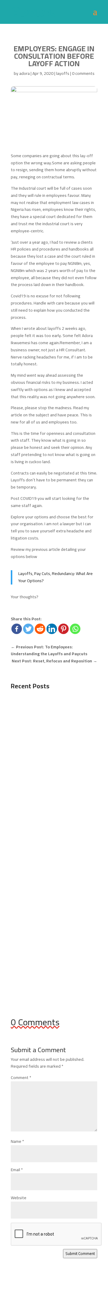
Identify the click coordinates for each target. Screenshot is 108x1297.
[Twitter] (28, 629)
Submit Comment (80, 1253)
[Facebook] (16, 629)
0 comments (83, 73)
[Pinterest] (63, 629)
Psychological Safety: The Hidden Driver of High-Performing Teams (51, 827)
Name (17, 1141)
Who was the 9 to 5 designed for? (52, 719)
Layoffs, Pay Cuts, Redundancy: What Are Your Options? (55, 577)
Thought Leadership (35, 842)
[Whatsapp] (75, 629)
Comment (21, 1077)
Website (18, 1198)
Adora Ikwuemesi (37, 725)
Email (17, 1170)
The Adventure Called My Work (48, 927)
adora (24, 73)
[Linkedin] (51, 629)
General (24, 732)
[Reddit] (40, 629)
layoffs (62, 73)
